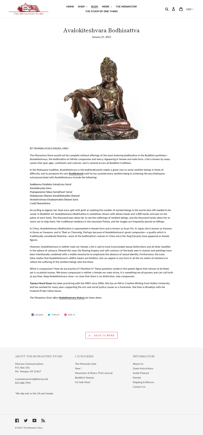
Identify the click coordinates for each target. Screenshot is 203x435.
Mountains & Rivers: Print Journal (94, 372)
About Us (138, 363)
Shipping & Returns (143, 382)
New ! (78, 368)
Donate (137, 377)
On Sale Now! (82, 382)
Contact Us (139, 386)
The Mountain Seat (85, 363)
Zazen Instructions (143, 368)
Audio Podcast (141, 372)
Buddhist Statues (84, 377)
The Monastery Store (33, 427)
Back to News (104, 335)
